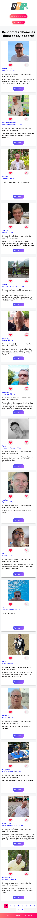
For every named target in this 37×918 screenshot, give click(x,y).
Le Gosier (5, 879)
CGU (13, 916)
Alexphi (5, 230)
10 (22, 910)
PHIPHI (4, 662)
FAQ (8, 916)
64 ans (12, 502)
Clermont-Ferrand (8, 448)
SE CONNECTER (18, 22)
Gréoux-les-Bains (8, 771)
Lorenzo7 (5, 338)
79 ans (12, 394)
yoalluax (5, 500)
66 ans (11, 232)
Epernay (5, 502)
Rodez (4, 232)
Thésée (4, 178)
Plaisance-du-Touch (9, 825)
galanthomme (7, 877)
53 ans (12, 70)
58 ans (11, 556)
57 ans (19, 448)
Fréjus (4, 340)
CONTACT (32, 916)
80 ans (22, 286)
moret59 (5, 716)
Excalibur (5, 176)
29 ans (17, 610)
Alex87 (4, 608)
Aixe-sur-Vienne (8, 610)
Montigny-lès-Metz (9, 124)
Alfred (4, 284)
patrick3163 (6, 823)
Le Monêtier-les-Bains (10, 286)
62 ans (11, 717)
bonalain (5, 392)
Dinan (4, 664)
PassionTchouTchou (9, 122)
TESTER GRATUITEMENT (18, 16)
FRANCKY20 (6, 69)
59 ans (10, 340)
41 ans (18, 771)
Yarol (4, 446)
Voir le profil (18, 89)
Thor (4, 554)
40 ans (20, 124)
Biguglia (5, 70)
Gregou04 (6, 769)
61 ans (11, 178)
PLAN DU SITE (21, 916)
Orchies (5, 717)
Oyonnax (5, 394)
